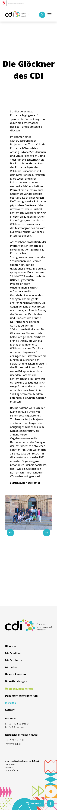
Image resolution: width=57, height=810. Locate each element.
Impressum (10, 764)
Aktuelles (11, 667)
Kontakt (10, 709)
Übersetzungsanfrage (19, 688)
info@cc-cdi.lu (13, 744)
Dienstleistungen (16, 681)
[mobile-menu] (49, 14)
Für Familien (13, 653)
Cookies (9, 767)
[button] (46, 532)
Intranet (10, 702)
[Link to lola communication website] (35, 761)
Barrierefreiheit (12, 770)
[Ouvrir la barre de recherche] (42, 15)
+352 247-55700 (14, 740)
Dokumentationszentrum (21, 695)
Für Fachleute (13, 660)
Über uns (10, 646)
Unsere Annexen (15, 674)
